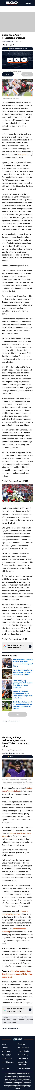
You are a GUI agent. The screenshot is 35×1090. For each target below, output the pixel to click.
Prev (8, 74)
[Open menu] (3, 3)
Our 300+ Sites (23, 1048)
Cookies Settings (24, 1068)
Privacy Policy (23, 1055)
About (4, 1044)
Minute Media (12, 1073)
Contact (5, 1048)
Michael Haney (9, 753)
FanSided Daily (23, 1051)
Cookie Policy (23, 1058)
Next (27, 74)
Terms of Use (7, 1058)
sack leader (22, 155)
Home (4, 721)
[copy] (13, 45)
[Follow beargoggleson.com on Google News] (30, 646)
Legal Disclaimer (8, 1062)
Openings (21, 1044)
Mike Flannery (9, 41)
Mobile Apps (6, 1051)
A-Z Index (5, 1068)
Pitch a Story (6, 1055)
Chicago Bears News (14, 721)
